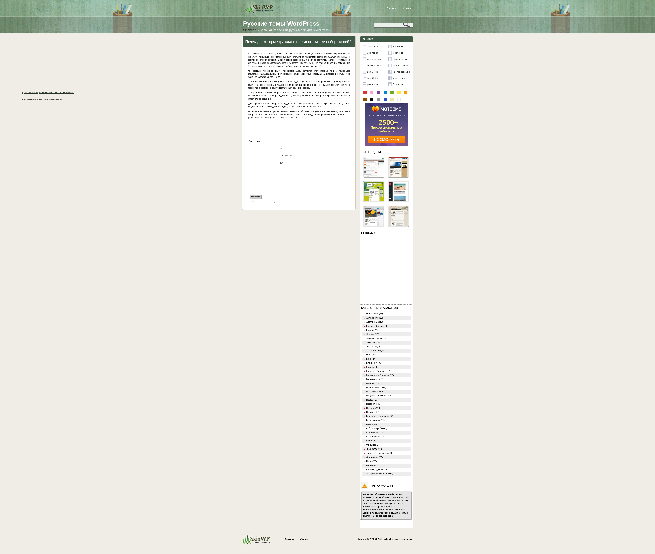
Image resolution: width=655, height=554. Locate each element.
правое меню (400, 59)
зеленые (392, 92)
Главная (391, 8)
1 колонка (372, 46)
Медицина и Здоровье (377, 375)
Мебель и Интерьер (376, 371)
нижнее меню (400, 65)
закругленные (400, 78)
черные (371, 99)
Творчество (371, 449)
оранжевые (405, 92)
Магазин (370, 367)
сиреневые (378, 92)
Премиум (371, 408)
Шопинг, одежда (374, 469)
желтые (399, 92)
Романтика (371, 424)
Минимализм (373, 379)
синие (385, 99)
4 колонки (398, 52)
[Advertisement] (386, 270)
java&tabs (372, 78)
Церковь (370, 465)
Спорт (369, 441)
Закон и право (373, 350)
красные (365, 92)
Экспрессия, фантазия (377, 473)
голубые (385, 92)
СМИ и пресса (373, 437)
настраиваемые (401, 71)
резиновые (373, 84)
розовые (371, 92)
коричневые (365, 99)
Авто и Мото (372, 318)
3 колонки (372, 52)
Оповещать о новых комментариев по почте (268, 202)
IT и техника (372, 314)
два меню (372, 71)
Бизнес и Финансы (375, 326)
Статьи (407, 8)
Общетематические (376, 396)
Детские (370, 334)
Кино (368, 359)
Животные (371, 346)
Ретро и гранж (373, 420)
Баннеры (398, 84)
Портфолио (371, 404)
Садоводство (372, 432)
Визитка (370, 330)
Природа (370, 412)
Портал (369, 400)
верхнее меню (375, 65)
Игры (368, 355)
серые (378, 99)
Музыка (370, 383)
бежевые (392, 99)
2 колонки (398, 46)
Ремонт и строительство (378, 416)
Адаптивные (372, 322)
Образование (373, 391)
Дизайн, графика (375, 338)
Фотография (372, 457)
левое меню (374, 59)
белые (399, 99)
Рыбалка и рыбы (374, 428)
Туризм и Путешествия (377, 453)
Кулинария (371, 363)
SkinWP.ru (385, 539)
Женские (370, 342)
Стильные (371, 445)
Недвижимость (374, 387)
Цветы (369, 461)
